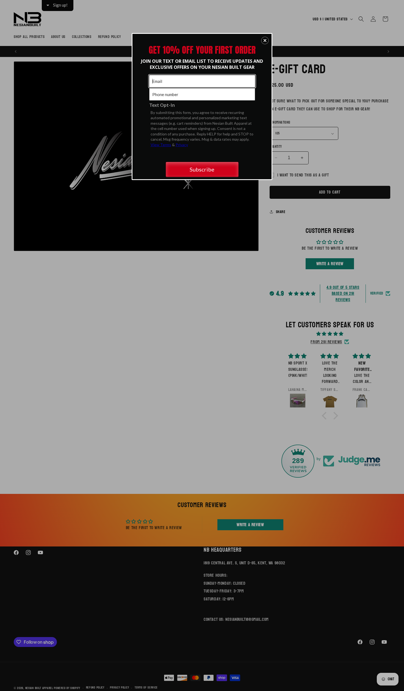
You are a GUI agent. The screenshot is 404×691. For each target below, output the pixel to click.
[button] (265, 40)
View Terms (161, 144)
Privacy (182, 144)
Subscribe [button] (202, 169)
